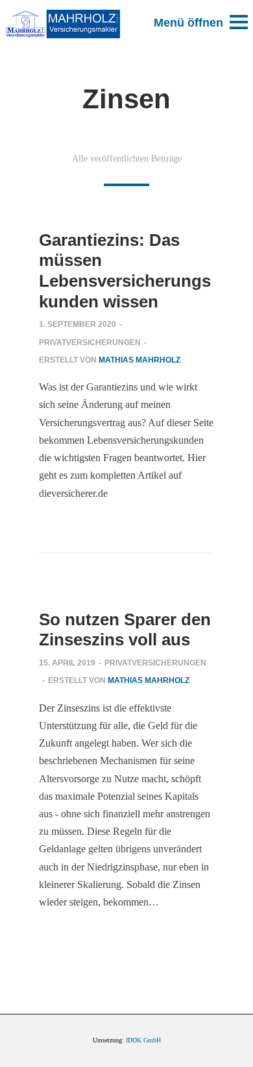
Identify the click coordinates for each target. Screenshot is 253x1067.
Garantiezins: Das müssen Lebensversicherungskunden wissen (125, 270)
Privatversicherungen (90, 342)
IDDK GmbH (143, 1040)
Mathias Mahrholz (139, 360)
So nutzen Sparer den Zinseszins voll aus (125, 630)
